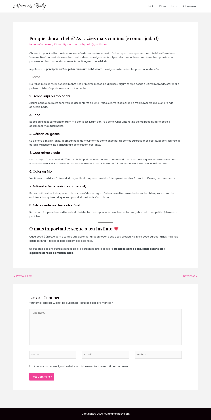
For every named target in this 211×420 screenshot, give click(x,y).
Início (151, 6)
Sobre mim (189, 6)
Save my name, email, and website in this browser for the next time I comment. (81, 366)
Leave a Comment (40, 44)
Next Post (190, 276)
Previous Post (22, 276)
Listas (174, 6)
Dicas (162, 6)
